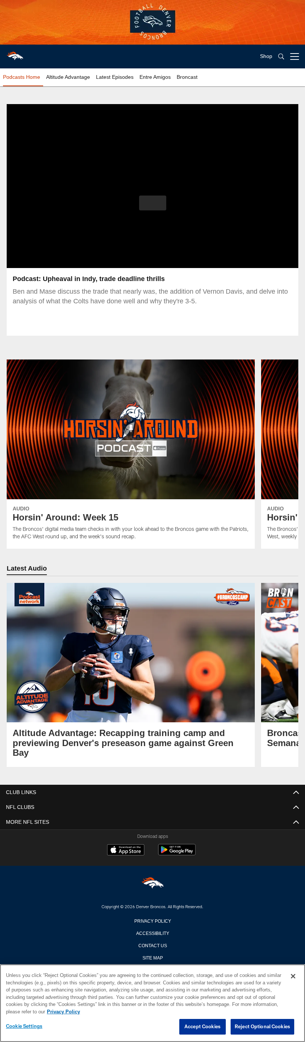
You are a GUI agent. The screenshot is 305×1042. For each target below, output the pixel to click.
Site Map (153, 957)
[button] (152, 203)
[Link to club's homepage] (15, 53)
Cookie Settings (24, 1026)
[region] (152, 1003)
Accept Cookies (202, 1027)
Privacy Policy (152, 920)
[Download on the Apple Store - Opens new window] (126, 850)
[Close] (293, 976)
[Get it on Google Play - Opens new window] (177, 853)
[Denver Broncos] (152, 884)
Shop (266, 56)
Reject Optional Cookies (262, 1027)
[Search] (281, 57)
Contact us (152, 945)
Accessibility (152, 932)
